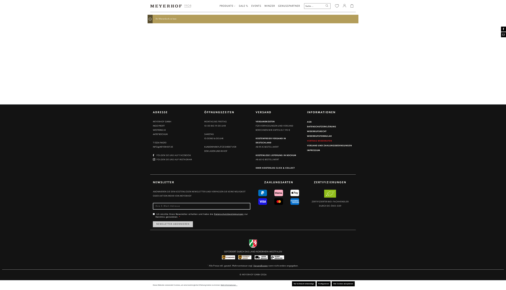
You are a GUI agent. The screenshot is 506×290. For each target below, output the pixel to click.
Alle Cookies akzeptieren (343, 284)
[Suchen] (326, 6)
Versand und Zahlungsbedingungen (329, 146)
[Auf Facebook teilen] (503, 29)
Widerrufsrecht (317, 131)
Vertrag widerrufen (319, 141)
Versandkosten (260, 266)
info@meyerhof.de (163, 147)
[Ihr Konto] (344, 6)
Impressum (313, 150)
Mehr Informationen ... (229, 285)
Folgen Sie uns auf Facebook (174, 155)
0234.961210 (160, 143)
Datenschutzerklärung (321, 127)
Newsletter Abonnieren (172, 224)
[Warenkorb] (352, 6)
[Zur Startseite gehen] (170, 6)
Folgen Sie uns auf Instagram (174, 160)
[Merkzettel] (337, 6)
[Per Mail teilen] (503, 34)
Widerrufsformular (319, 136)
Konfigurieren (323, 284)
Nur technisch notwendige (304, 284)
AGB (309, 122)
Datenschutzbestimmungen (229, 214)
